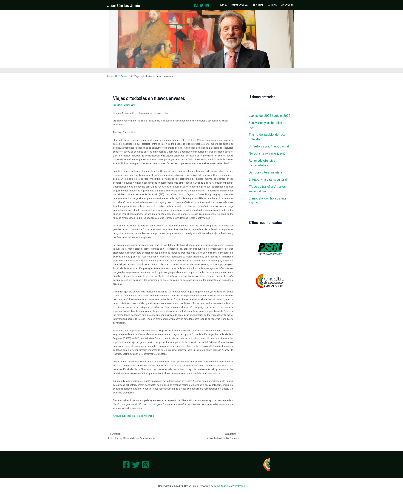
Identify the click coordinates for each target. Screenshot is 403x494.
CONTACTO (287, 5)
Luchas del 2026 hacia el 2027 (269, 116)
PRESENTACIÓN (239, 5)
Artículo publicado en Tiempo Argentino (133, 415)
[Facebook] (196, 5)
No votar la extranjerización (268, 153)
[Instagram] (207, 5)
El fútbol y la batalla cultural (268, 179)
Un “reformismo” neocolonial (269, 146)
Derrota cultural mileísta (265, 172)
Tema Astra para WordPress (229, 486)
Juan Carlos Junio (123, 5)
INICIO (223, 5)
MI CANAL (258, 5)
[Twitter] (201, 5)
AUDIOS (272, 5)
